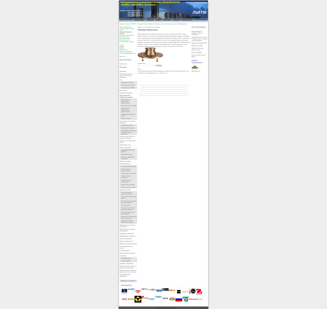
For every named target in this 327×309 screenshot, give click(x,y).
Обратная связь (187, 20)
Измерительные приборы (125, 93)
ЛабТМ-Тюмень (139, 20)
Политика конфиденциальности (127, 53)
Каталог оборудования (125, 27)
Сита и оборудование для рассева (126, 247)
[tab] (136, 280)
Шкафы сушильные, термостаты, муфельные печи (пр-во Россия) (128, 271)
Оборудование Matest (125, 190)
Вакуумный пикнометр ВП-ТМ (199, 43)
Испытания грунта (125, 205)
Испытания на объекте (127, 125)
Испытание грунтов (124, 40)
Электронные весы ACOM (128, 85)
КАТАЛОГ (158, 20)
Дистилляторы (123, 90)
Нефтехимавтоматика (125, 163)
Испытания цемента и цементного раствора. (126, 193)
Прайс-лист (167, 20)
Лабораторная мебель (127, 154)
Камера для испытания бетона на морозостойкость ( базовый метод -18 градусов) (199, 39)
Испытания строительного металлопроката (128, 213)
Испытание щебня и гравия (126, 41)
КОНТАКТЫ (176, 20)
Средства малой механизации (127, 253)
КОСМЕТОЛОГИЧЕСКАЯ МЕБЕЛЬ (127, 150)
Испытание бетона (124, 36)
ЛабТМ (199, 12)
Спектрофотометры (124, 250)
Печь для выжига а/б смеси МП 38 (199, 55)
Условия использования (125, 51)
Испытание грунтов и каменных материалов (127, 122)
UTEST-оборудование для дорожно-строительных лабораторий (126, 75)
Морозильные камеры (125, 161)
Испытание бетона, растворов (169, 24)
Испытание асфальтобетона (126, 35)
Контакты (121, 48)
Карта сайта (122, 56)
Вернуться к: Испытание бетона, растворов (149, 27)
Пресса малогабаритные (125, 238)
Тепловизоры (122, 255)
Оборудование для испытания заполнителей (127, 225)
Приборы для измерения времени (128, 243)
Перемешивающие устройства (127, 236)
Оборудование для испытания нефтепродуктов (127, 230)
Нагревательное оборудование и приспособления (125, 110)
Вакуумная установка (197, 45)
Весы (120, 80)
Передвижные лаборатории (126, 233)
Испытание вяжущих (124, 38)
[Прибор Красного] (150, 61)
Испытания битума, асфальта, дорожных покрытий (129, 201)
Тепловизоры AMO (126, 258)
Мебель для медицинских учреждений (128, 157)
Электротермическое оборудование (124, 275)
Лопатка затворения (197, 52)
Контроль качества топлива (128, 187)
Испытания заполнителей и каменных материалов (128, 208)
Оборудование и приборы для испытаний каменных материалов (129, 132)
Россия (139, 69)
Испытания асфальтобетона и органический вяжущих (127, 137)
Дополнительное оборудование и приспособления (125, 101)
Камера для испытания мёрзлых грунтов (127, 141)
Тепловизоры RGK (126, 261)
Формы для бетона (126, 118)
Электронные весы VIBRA (128, 87)
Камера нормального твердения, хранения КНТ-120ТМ (197, 33)
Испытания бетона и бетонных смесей (129, 197)
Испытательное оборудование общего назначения (129, 217)
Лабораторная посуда (125, 145)
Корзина (121, 45)
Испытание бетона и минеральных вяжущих (148, 24)
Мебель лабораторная (125, 147)
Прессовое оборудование (126, 241)
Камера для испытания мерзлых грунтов (197, 49)
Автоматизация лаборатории (128, 166)
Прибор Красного (196, 71)
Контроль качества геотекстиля (126, 176)
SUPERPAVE (150, 20)
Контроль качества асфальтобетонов (126, 169)
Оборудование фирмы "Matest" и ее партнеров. (127, 221)
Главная (127, 24)
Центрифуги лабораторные (126, 263)
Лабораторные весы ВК (127, 82)
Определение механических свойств (128, 115)
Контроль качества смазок (128, 184)
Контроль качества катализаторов (126, 181)
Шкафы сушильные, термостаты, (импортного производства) (128, 266)
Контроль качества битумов (128, 173)
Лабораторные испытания (127, 128)
